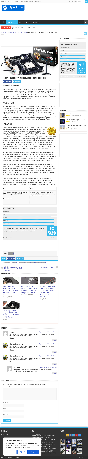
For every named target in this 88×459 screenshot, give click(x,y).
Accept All (33, 452)
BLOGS (25, 22)
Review (48, 449)
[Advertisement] (55, 15)
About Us (17, 1)
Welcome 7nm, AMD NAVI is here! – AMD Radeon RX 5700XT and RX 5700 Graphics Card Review (47, 291)
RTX (55, 448)
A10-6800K (14, 262)
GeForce (42, 439)
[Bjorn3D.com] (13, 7)
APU (45, 435)
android (42, 435)
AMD (20, 262)
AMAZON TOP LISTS (34, 22)
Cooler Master (35, 437)
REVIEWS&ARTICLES (11, 22)
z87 (50, 453)
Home (4, 32)
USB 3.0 (43, 453)
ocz (41, 446)
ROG (53, 448)
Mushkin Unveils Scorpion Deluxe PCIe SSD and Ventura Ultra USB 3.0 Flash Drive (13, 268)
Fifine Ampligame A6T (73, 114)
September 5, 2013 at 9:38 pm (48, 367)
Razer (44, 449)
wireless (43, 262)
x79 (46, 453)
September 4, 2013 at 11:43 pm (48, 332)
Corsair (42, 437)
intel (47, 442)
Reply (54, 340)
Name (5, 402)
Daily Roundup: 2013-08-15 (47, 267)
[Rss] (69, 2)
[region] (22, 447)
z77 (48, 453)
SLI (48, 451)
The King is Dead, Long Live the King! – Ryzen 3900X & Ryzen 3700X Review (11, 314)
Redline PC (4, 435)
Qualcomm (36, 262)
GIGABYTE (50, 439)
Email (5, 408)
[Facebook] (70, 2)
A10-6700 (8, 262)
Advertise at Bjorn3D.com (35, 1)
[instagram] (76, 2)
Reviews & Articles (14, 32)
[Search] (86, 1)
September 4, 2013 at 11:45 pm (48, 344)
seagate (45, 451)
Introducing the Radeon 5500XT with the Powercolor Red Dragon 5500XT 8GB (29, 289)
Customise (11, 452)
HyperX (43, 442)
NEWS (20, 22)
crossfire (47, 437)
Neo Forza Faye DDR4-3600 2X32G (23, 28)
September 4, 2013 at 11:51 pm (48, 356)
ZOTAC (54, 453)
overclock (47, 446)
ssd (51, 451)
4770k (32, 435)
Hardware (24, 32)
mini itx (29, 262)
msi (50, 444)
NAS (53, 444)
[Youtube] (74, 2)
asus (48, 435)
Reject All (22, 452)
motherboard (46, 444)
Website (5, 414)
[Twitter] (72, 2)
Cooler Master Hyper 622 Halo (75, 120)
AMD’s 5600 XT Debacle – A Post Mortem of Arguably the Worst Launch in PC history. (11, 290)
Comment (6, 387)
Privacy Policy (24, 1)
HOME (3, 22)
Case (53, 435)
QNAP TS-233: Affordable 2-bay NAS (76, 126)
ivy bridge (51, 442)
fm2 (24, 262)
